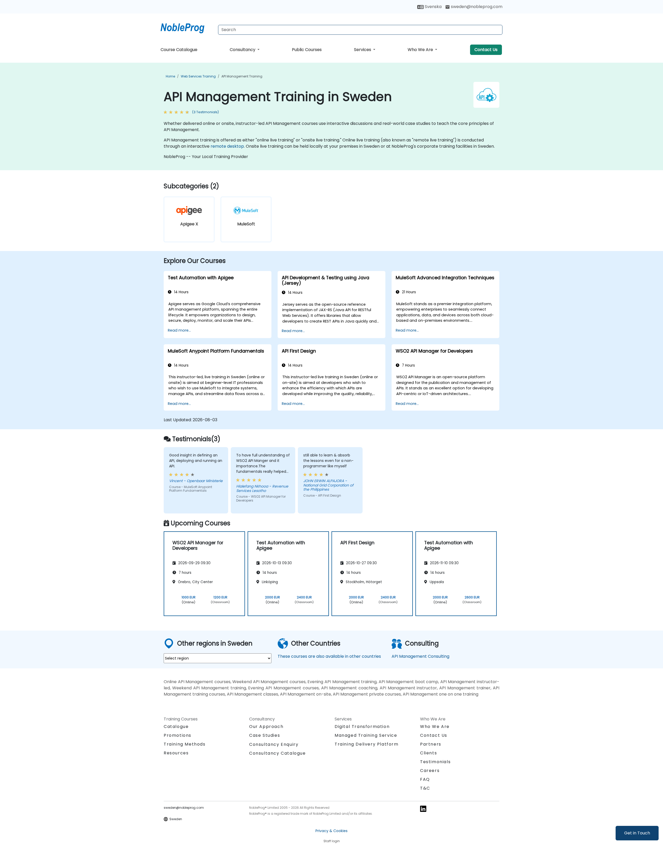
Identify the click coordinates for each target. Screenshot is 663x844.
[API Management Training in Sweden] (187, 27)
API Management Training (241, 76)
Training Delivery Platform (367, 744)
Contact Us (486, 50)
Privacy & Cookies (331, 830)
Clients (428, 753)
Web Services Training (198, 76)
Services (363, 50)
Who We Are (421, 50)
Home (170, 76)
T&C (425, 788)
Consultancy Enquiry (273, 744)
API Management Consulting (420, 656)
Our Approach (266, 726)
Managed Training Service (366, 735)
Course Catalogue (179, 50)
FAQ (425, 779)
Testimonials (435, 762)
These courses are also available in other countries (329, 656)
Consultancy (243, 50)
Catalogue (176, 726)
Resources (176, 753)
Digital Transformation (362, 726)
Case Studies (264, 735)
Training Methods (185, 744)
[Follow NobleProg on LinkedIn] (423, 808)
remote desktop (227, 146)
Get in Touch (637, 833)
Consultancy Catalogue (277, 753)
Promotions (177, 735)
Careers (429, 771)
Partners (430, 744)
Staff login (331, 841)
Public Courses (307, 50)
